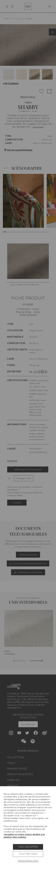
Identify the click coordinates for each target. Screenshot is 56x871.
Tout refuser (28, 854)
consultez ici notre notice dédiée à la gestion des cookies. (24, 835)
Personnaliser (28, 861)
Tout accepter (28, 846)
